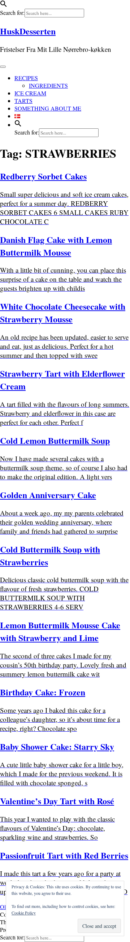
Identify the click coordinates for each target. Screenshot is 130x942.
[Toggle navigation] (3, 67)
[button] (3, 5)
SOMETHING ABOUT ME (47, 108)
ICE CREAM (30, 93)
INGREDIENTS (48, 85)
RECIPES (26, 78)
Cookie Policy (24, 913)
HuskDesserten (28, 31)
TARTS (23, 100)
